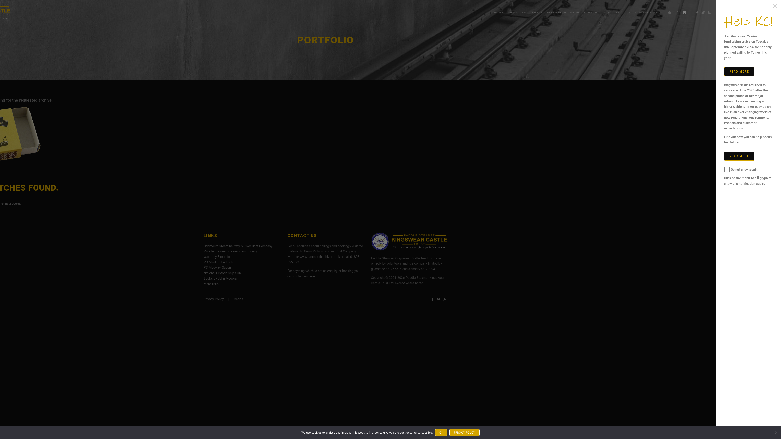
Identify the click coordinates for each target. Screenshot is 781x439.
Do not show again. (744, 170)
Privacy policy (464, 432)
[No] (776, 432)
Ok (441, 432)
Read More (739, 71)
